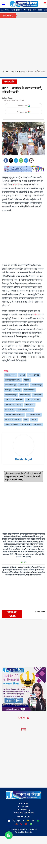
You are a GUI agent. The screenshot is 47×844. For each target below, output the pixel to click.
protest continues (12, 380)
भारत (7, 10)
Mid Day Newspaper (12, 419)
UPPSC (26, 380)
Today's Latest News (13, 405)
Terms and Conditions (23, 812)
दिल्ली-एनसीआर (16, 10)
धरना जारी (22, 375)
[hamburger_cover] (3, 3)
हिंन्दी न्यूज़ (8, 390)
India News (9, 410)
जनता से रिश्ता (24, 385)
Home (5, 71)
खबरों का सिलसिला (29, 390)
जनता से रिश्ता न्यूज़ (10, 385)
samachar (26, 424)
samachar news (11, 424)
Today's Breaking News (14, 415)
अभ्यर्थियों (16, 184)
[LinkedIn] (16, 159)
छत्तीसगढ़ (27, 10)
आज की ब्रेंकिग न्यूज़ (10, 395)
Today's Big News (33, 415)
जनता (25, 419)
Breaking (8, 15)
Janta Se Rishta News (14, 400)
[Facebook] (6, 159)
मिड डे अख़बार (37, 395)
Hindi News (29, 405)
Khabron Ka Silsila (25, 410)
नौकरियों (37, 314)
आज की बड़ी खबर (25, 395)
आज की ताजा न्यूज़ (36, 385)
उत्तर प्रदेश (21, 71)
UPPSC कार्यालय (10, 375)
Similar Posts (12, 614)
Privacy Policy (23, 809)
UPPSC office (34, 375)
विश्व (40, 10)
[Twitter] (11, 159)
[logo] (24, 4)
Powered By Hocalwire (23, 832)
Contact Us (23, 806)
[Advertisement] (23, 43)
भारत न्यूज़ (17, 390)
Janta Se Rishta (32, 400)
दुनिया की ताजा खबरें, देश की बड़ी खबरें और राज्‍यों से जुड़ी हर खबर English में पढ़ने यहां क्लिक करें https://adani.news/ (23, 476)
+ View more (40, 611)
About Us (23, 803)
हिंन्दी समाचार (37, 424)
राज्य (34, 10)
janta (33, 419)
